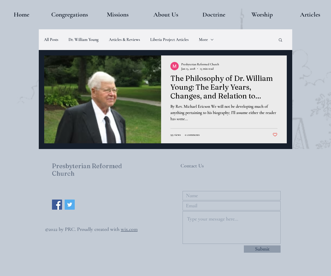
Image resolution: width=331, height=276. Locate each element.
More (203, 39)
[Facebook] (57, 205)
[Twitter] (70, 205)
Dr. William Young (84, 39)
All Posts (51, 39)
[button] (70, 14)
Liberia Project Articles (169, 39)
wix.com (129, 229)
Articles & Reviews (124, 39)
